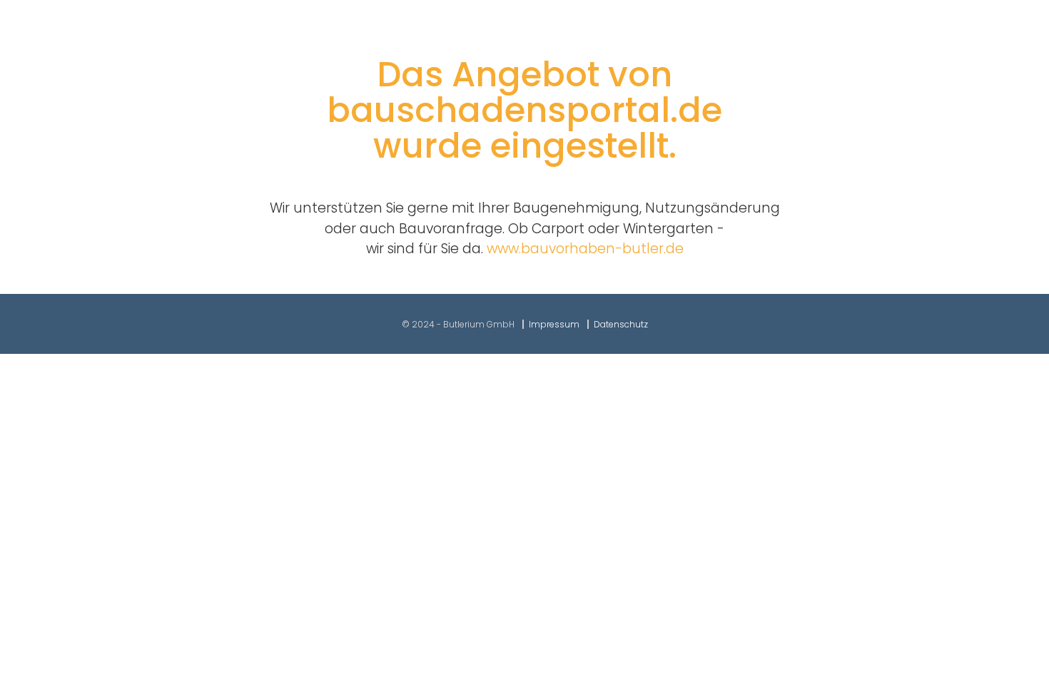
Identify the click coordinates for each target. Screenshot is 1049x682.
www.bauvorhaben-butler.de (585, 248)
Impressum (554, 324)
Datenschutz (621, 324)
